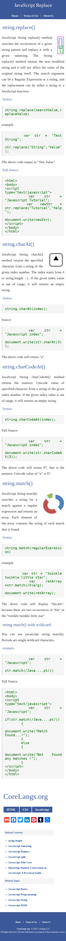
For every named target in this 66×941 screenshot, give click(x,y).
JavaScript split (17, 857)
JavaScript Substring (19, 846)
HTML (11, 809)
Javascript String (17, 900)
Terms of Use (31, 15)
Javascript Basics (18, 889)
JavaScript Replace (19, 851)
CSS (25, 809)
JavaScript (42, 809)
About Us (48, 15)
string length (15, 840)
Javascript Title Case (20, 862)
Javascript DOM (17, 905)
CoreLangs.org (23, 929)
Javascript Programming (22, 894)
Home (15, 15)
